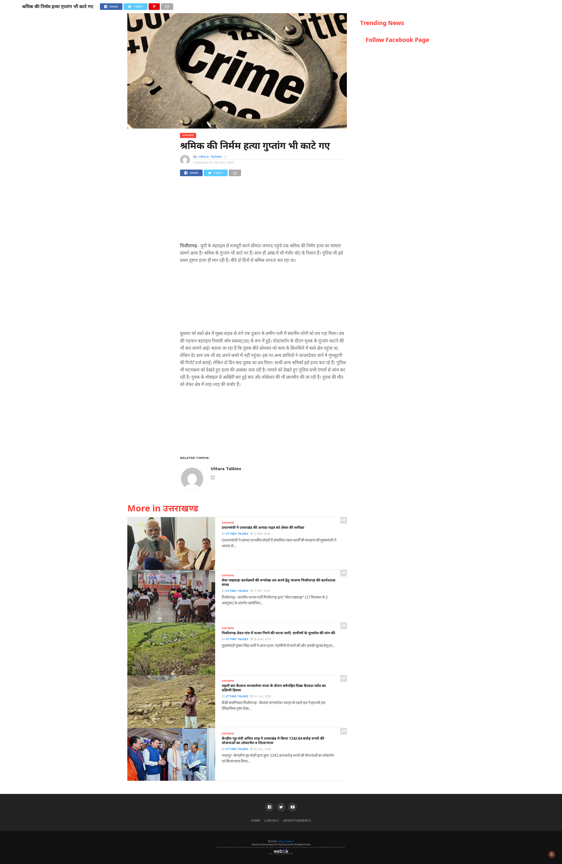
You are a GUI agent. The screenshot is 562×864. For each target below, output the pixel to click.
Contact (271, 820)
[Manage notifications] (551, 854)
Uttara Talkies (210, 156)
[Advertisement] (263, 211)
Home (255, 820)
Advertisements (297, 820)
